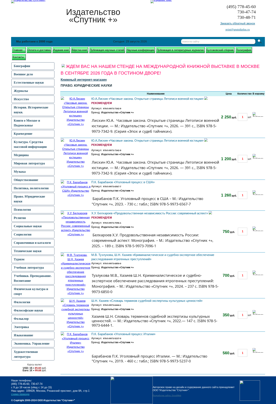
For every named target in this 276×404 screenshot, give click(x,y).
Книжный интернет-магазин (84, 80)
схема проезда (20, 394)
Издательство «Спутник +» (117, 112)
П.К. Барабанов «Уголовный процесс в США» (123, 182)
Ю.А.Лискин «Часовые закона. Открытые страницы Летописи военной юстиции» (147, 98)
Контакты (18, 57)
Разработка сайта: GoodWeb (167, 395)
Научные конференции (140, 50)
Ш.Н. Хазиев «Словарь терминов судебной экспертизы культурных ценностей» (146, 300)
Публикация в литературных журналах (180, 50)
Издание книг (61, 50)
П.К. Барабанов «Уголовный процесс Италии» (123, 334)
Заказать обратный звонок (237, 23)
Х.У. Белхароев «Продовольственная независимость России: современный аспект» (149, 213)
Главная (17, 50)
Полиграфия (243, 50)
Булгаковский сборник (220, 50)
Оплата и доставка (39, 50)
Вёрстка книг (79, 50)
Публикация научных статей (107, 50)
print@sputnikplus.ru (237, 29)
